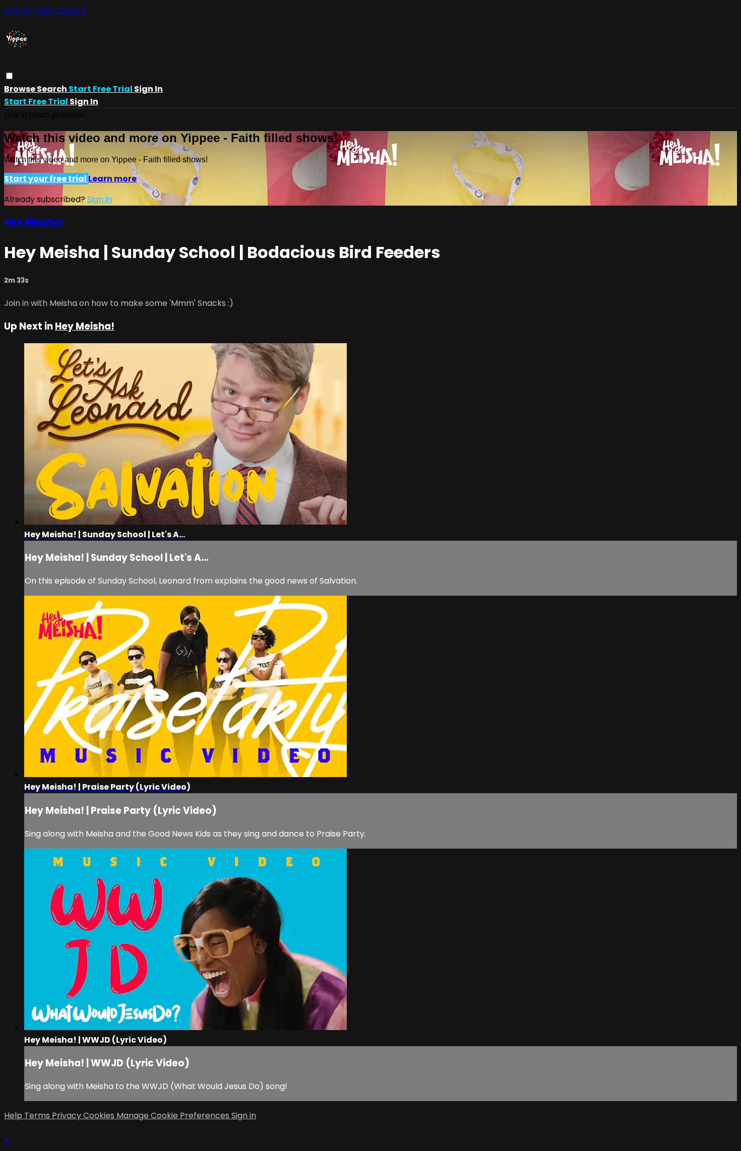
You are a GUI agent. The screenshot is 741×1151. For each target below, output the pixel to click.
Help (14, 1115)
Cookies (99, 1115)
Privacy (67, 1115)
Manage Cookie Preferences (173, 1115)
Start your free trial (46, 178)
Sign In (84, 101)
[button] (9, 76)
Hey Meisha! (34, 222)
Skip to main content (45, 10)
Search (53, 89)
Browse (20, 89)
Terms (38, 1115)
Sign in (148, 89)
